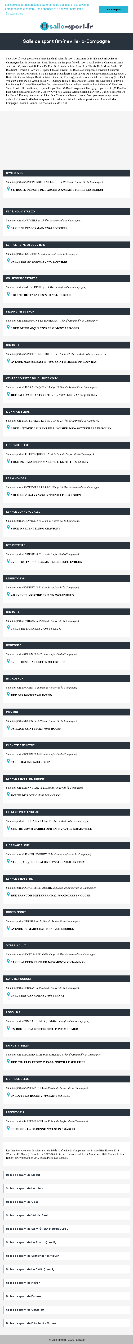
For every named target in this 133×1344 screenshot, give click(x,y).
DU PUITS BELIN (17, 1045)
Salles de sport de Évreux (24, 1296)
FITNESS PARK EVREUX (22, 812)
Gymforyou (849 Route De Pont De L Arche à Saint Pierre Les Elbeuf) (57, 66)
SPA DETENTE (15, 545)
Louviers (43, 103)
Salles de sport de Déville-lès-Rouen (31, 1323)
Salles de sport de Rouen (23, 1282)
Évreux (24, 103)
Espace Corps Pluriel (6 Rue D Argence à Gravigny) (68, 88)
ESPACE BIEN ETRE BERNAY (25, 778)
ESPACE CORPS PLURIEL (23, 511)
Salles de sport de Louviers (25, 1188)
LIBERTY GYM (15, 578)
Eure (44, 62)
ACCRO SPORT (16, 912)
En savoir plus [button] (14, 13)
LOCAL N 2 (13, 1012)
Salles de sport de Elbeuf (23, 1175)
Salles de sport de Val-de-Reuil (27, 1215)
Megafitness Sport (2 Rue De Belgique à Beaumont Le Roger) (91, 73)
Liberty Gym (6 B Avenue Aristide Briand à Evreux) (71, 91)
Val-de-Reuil (60, 103)
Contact (80, 1339)
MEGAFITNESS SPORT (21, 311)
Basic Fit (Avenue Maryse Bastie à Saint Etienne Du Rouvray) (40, 77)
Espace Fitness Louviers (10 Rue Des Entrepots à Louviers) (74, 70)
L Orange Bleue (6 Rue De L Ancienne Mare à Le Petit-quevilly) (56, 84)
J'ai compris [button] (114, 9)
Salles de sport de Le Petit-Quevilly (30, 1269)
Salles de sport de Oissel (22, 1202)
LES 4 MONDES (16, 478)
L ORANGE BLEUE (18, 411)
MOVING (12, 712)
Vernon (33, 103)
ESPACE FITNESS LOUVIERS (26, 245)
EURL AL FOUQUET (19, 979)
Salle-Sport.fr (13, 58)
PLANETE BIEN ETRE (20, 745)
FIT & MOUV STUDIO (20, 211)
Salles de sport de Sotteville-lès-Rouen (33, 1255)
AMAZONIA (13, 645)
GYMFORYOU (15, 173)
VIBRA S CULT (16, 945)
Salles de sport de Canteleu (25, 1309)
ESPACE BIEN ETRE (19, 878)
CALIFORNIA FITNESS (21, 278)
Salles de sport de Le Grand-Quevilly (31, 1242)
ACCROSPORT (15, 678)
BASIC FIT (13, 345)
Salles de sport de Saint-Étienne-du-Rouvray (37, 1228)
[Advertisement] (66, 140)
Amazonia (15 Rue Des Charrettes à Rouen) (53, 95)
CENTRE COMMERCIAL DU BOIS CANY (32, 378)
